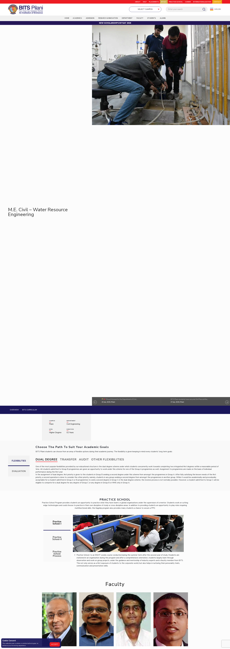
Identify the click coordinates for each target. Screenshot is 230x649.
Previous (95, 402)
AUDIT (84, 459)
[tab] (57, 522)
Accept (54, 644)
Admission (90, 18)
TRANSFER (68, 459)
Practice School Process (57, 554)
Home (67, 18)
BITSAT (164, 2)
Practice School (176, 2)
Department (127, 18)
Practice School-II (57, 538)
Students (151, 18)
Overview (14, 410)
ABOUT (137, 2)
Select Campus (145, 9)
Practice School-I (57, 522)
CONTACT (217, 2)
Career (188, 2)
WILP (145, 2)
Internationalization (202, 2)
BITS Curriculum (29, 410)
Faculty (140, 18)
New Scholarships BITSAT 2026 (115, 23)
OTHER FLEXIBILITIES (107, 459)
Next (227, 402)
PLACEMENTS (154, 2)
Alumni (163, 18)
